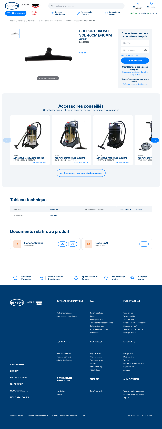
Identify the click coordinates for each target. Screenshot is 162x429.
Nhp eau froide (95, 354)
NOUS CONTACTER (19, 390)
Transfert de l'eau (96, 313)
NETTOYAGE (96, 341)
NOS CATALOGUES (19, 397)
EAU (92, 301)
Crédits (83, 415)
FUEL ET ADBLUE (131, 301)
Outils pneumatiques (64, 313)
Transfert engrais (96, 391)
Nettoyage (21, 21)
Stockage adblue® (130, 326)
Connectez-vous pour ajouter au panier (83, 173)
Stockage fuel (128, 319)
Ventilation (60, 394)
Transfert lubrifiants (63, 354)
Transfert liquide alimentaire (133, 391)
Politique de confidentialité (38, 415)
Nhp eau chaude (96, 357)
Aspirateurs (94, 363)
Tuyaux (92, 316)
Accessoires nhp (96, 367)
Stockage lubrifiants (63, 357)
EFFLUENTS (129, 341)
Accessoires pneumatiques (66, 316)
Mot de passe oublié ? (130, 55)
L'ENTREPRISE (17, 364)
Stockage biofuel (129, 333)
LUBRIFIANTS (63, 341)
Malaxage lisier (128, 357)
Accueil (12, 21)
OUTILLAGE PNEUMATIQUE (69, 301)
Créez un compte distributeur (135, 84)
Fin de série (34, 13)
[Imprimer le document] (72, 244)
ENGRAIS (94, 379)
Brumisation (60, 391)
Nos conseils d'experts (86, 13)
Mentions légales (17, 415)
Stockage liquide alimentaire (133, 394)
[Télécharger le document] (62, 244)
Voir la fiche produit (39, 162)
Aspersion (127, 370)
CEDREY (14, 371)
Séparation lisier (129, 367)
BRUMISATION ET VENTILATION (65, 379)
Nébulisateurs (95, 370)
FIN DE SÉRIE (16, 384)
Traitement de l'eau (97, 326)
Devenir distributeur (60, 13)
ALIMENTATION (131, 379)
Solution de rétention (64, 360)
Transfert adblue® (130, 316)
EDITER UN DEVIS (19, 377)
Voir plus (83, 52)
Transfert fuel (128, 313)
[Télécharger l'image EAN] (144, 244)
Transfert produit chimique (133, 329)
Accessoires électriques (99, 329)
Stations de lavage (96, 360)
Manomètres (94, 333)
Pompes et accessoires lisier (133, 363)
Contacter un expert (114, 13)
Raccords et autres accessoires (101, 323)
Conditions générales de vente (64, 415)
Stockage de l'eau (96, 319)
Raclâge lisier (128, 354)
